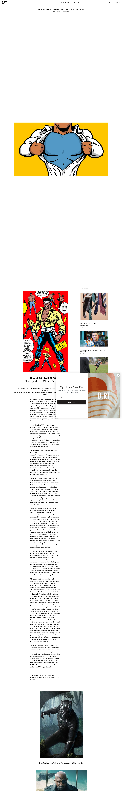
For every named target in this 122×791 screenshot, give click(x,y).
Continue (71, 402)
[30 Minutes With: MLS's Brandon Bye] (94, 365)
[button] (77, 2)
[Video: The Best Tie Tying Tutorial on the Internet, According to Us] (94, 306)
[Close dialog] (118, 375)
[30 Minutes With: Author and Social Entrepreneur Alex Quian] (94, 338)
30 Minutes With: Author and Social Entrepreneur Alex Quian (93, 350)
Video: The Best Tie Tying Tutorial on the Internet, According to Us (93, 324)
